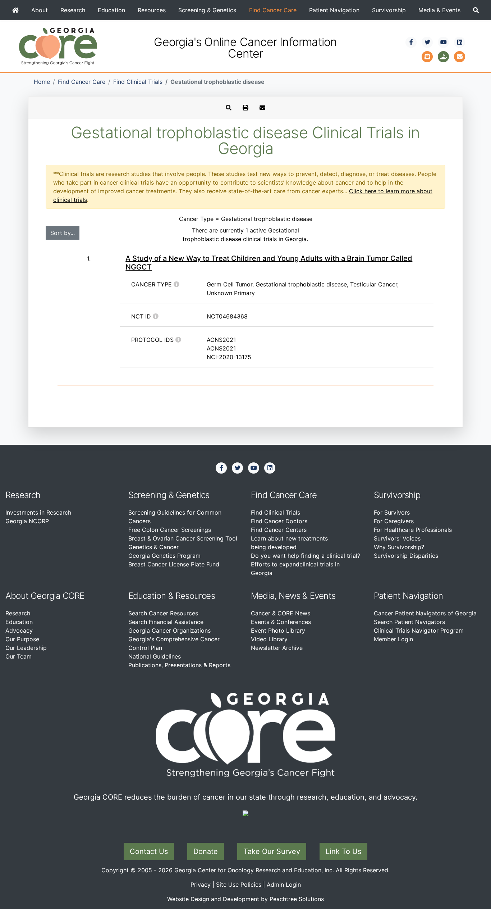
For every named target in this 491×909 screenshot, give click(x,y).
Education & (150, 596)
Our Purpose (22, 639)
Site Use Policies (238, 884)
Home (42, 81)
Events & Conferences (281, 621)
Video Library (269, 639)
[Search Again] (228, 107)
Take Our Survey (271, 851)
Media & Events (439, 10)
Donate (205, 851)
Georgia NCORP (27, 521)
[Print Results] (245, 107)
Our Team (18, 656)
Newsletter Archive (277, 647)
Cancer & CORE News (280, 613)
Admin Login (284, 884)
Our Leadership (26, 647)
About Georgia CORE (44, 596)
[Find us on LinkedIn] (460, 42)
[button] (476, 10)
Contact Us (149, 851)
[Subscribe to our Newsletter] (427, 55)
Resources (152, 10)
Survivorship (389, 10)
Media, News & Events (293, 596)
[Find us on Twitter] (427, 42)
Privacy (201, 884)
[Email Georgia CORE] (460, 55)
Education (111, 10)
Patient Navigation (334, 10)
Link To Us (343, 851)
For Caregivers (394, 521)
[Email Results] (262, 107)
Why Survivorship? (399, 547)
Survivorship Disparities (406, 555)
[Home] (15, 10)
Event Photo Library (278, 630)
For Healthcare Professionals (413, 529)
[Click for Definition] (176, 284)
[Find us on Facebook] (411, 42)
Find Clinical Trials (137, 81)
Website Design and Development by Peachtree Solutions (245, 899)
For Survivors (392, 512)
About (39, 10)
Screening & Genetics (207, 10)
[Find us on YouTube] (443, 42)
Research (72, 10)
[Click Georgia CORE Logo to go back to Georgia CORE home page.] (58, 45)
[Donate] (443, 55)
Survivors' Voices (397, 538)
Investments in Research (38, 512)
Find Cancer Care (273, 10)
